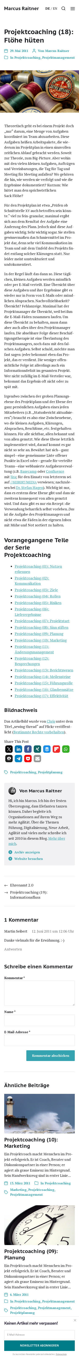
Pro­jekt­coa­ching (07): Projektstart (42, 620)
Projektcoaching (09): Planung (31, 1254)
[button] (63, 8)
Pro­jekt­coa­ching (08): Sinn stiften (41, 627)
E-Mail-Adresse (17, 1032)
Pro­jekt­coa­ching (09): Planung (39, 633)
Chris (51, 721)
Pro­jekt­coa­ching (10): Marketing (41, 640)
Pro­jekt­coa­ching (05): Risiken (38, 602)
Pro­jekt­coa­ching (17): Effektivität (41, 695)
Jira (13, 476)
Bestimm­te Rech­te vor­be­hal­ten (38, 732)
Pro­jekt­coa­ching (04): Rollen (37, 596)
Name (10, 1012)
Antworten (13, 949)
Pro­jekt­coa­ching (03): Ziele (36, 589)
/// (23, 482)
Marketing (18, 1190)
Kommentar (14, 978)
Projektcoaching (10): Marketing (31, 1142)
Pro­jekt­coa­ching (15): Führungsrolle (44, 683)
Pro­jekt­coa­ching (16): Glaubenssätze (44, 689)
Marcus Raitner (21, 8)
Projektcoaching (27, 57)
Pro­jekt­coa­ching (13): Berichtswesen (44, 670)
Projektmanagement (58, 57)
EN (55, 8)
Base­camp (28, 471)
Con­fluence (55, 471)
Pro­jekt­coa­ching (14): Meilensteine (43, 676)
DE (47, 8)
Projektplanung (50, 772)
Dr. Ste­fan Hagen (29, 487)
